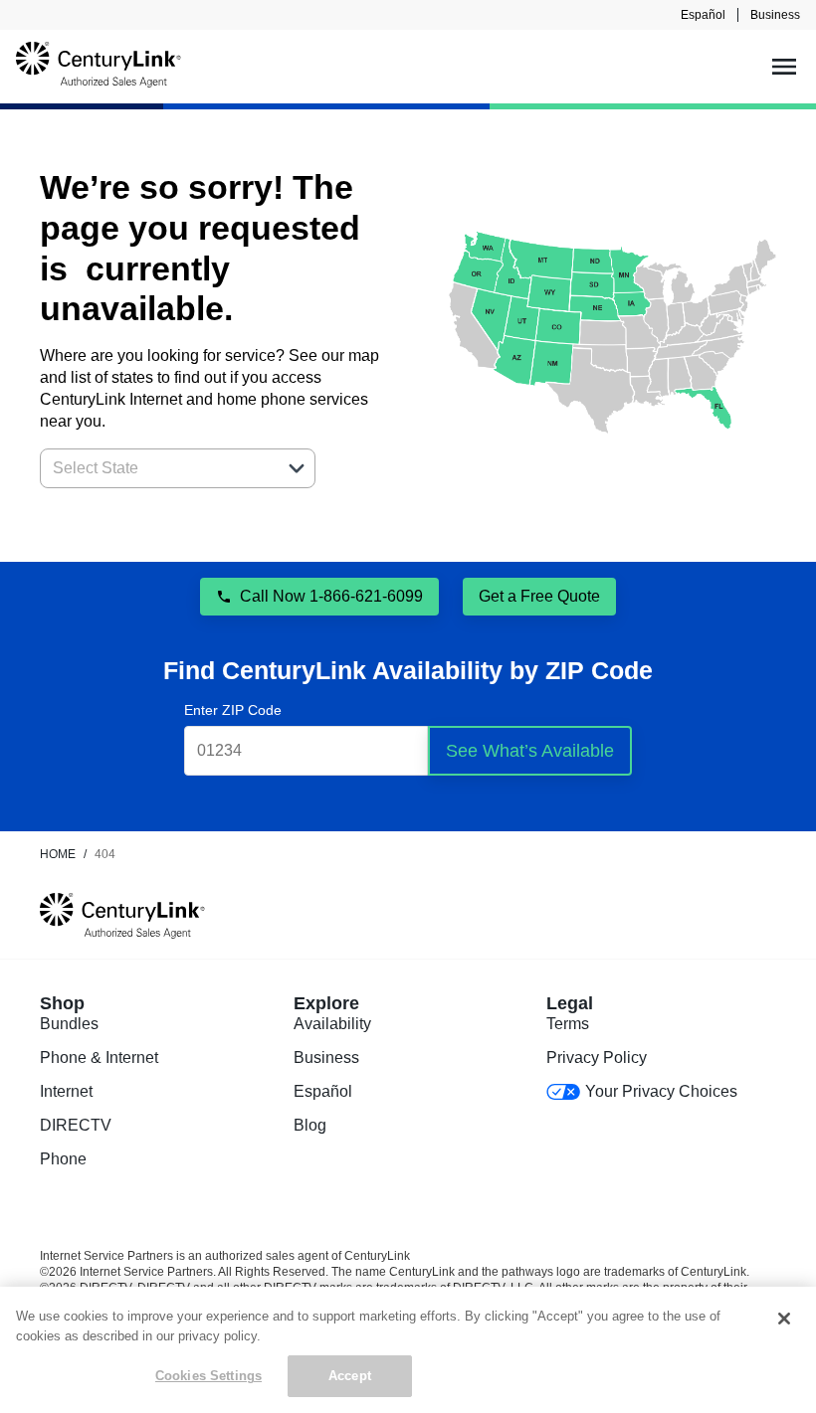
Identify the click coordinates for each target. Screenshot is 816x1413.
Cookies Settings (208, 1375)
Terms (567, 1023)
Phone (63, 1158)
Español (703, 15)
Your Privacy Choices (660, 1091)
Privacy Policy (596, 1057)
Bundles (69, 1023)
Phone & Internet (99, 1057)
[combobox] (156, 468)
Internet (66, 1091)
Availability (332, 1023)
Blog (310, 1125)
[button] (296, 468)
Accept (349, 1375)
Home (58, 854)
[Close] (784, 1318)
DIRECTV (75, 1125)
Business (775, 15)
